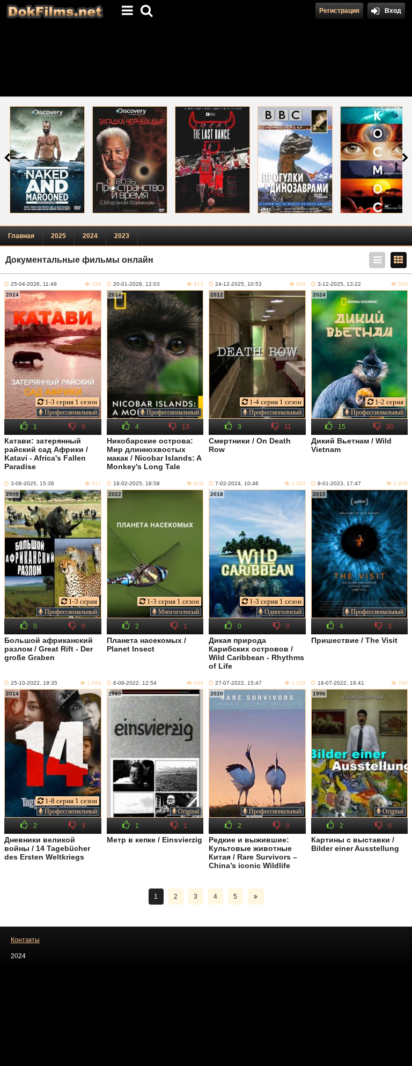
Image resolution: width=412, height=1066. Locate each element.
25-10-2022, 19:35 (34, 683)
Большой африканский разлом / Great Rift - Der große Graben (48, 649)
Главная (21, 236)
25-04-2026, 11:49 (34, 284)
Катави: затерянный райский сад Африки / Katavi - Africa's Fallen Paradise (46, 453)
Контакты (25, 940)
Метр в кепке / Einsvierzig (154, 839)
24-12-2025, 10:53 (238, 284)
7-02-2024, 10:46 (237, 483)
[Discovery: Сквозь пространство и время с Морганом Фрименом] (129, 159)
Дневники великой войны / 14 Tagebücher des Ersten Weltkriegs (47, 848)
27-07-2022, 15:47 (238, 683)
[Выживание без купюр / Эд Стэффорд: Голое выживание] (47, 159)
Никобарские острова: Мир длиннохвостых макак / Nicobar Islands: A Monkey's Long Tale (154, 453)
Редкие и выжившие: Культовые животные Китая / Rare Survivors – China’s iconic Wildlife (253, 852)
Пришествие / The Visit (354, 640)
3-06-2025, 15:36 (32, 483)
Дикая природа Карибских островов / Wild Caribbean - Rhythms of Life (256, 653)
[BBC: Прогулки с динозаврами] (295, 159)
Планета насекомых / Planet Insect (146, 644)
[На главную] (53, 10)
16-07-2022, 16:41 (341, 683)
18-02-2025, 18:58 (136, 483)
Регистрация (339, 10)
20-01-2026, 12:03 (136, 284)
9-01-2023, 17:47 (339, 483)
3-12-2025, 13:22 (339, 284)
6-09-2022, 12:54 (135, 683)
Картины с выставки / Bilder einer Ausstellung (355, 844)
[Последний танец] (212, 159)
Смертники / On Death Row (250, 445)
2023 (121, 236)
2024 (90, 236)
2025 (58, 236)
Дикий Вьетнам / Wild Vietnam (351, 445)
